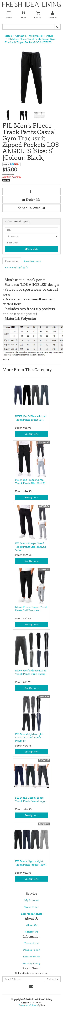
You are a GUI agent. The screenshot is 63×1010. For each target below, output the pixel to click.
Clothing (20, 35)
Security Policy (31, 963)
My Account (31, 900)
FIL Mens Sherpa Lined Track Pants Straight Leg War (30, 547)
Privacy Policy (31, 950)
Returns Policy (31, 956)
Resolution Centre (31, 913)
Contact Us (31, 931)
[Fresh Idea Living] (31, 3)
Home (8, 35)
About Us (31, 925)
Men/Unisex (36, 35)
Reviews (10, 267)
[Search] (57, 27)
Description (12, 261)
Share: (6, 164)
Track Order (31, 907)
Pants (49, 35)
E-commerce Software (28, 1005)
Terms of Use (31, 943)
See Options (31, 434)
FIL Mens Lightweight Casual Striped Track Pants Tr (29, 737)
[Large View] (7, 115)
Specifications (32, 261)
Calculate (32, 249)
